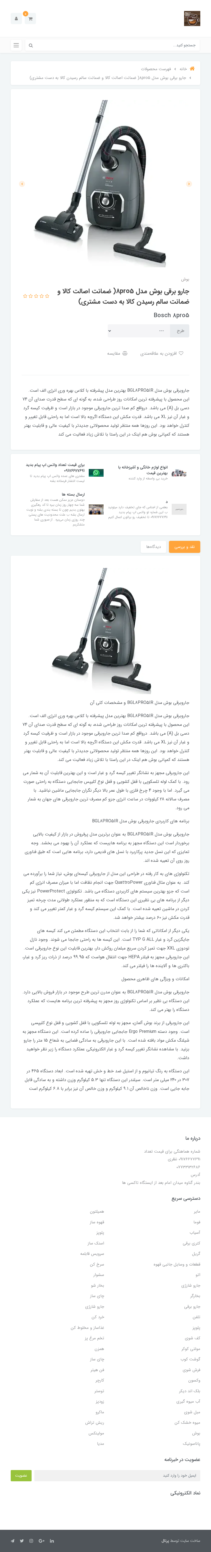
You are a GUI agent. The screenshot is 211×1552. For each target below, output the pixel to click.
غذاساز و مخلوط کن (87, 1327)
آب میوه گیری (188, 1401)
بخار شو (97, 1285)
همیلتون (97, 1211)
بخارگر (195, 1296)
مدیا (100, 1443)
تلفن (196, 1317)
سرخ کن (97, 1264)
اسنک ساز (96, 1243)
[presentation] (189, 184)
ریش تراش (94, 1422)
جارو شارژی (190, 1285)
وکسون (194, 1380)
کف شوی (192, 1338)
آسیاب (195, 1232)
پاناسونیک (191, 1443)
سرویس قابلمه (92, 1253)
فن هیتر (97, 1370)
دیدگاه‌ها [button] (153, 547)
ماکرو (100, 1412)
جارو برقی (192, 1306)
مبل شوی (192, 1412)
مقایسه (114, 353)
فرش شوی (191, 1370)
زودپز (100, 1401)
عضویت (21, 1476)
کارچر (100, 1380)
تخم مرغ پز (94, 1338)
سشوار (98, 1275)
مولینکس (96, 1433)
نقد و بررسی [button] (184, 547)
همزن (99, 1349)
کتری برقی (191, 1243)
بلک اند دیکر (189, 1391)
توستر (99, 1391)
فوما (196, 1222)
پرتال (165, 1541)
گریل (196, 1253)
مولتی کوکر (191, 1349)
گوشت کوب (190, 1359)
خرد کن (98, 1317)
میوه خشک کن (187, 1422)
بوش (196, 1433)
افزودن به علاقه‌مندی (159, 353)
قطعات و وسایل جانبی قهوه (177, 1264)
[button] (30, 18)
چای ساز (97, 1296)
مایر (197, 1211)
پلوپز (100, 1232)
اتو (198, 1275)
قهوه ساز (97, 1222)
